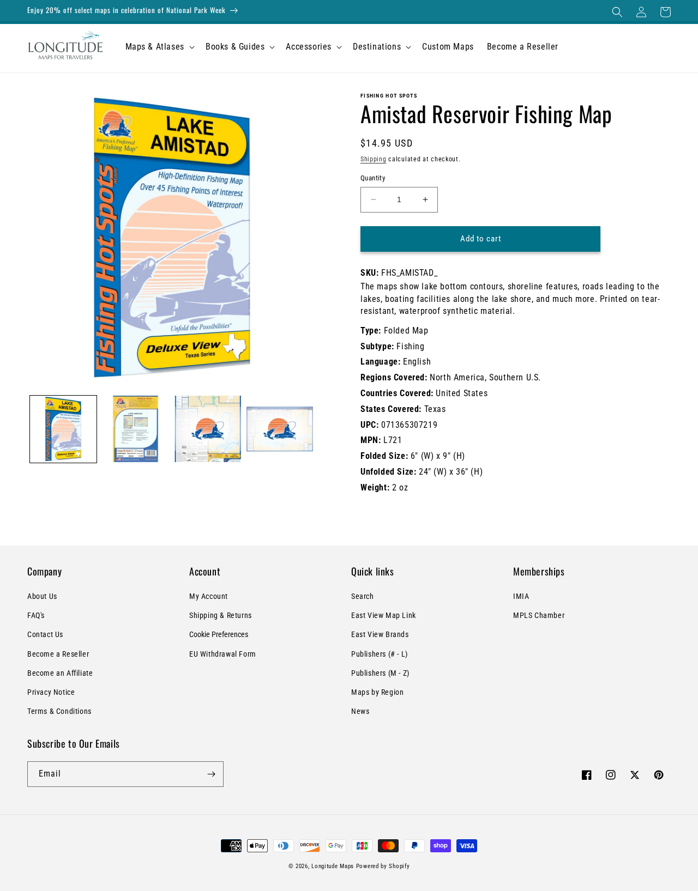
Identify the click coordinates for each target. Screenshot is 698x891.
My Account (208, 596)
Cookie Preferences (218, 634)
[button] (617, 12)
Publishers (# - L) (379, 654)
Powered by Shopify (383, 866)
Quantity (372, 178)
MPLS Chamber (538, 615)
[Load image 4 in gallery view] (279, 429)
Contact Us (45, 634)
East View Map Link (383, 615)
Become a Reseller (58, 654)
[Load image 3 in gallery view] (207, 429)
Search (362, 596)
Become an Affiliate (60, 673)
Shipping (373, 159)
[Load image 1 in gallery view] (63, 429)
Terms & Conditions (59, 711)
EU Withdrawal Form (222, 654)
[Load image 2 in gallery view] (135, 429)
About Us (42, 596)
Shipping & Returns (220, 615)
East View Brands (380, 634)
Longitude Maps (332, 866)
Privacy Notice (51, 692)
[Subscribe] (211, 774)
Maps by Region (377, 692)
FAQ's (36, 615)
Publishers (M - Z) (380, 673)
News (360, 711)
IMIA (521, 596)
